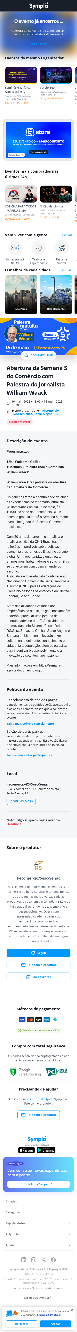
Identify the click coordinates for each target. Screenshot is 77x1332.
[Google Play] (46, 1150)
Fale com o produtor (42, 965)
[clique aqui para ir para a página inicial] (38, 6)
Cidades (11, 1201)
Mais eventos (41, 977)
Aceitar (55, 1324)
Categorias (13, 1212)
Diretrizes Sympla (36, 1298)
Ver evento (38, 44)
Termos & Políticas (49, 1315)
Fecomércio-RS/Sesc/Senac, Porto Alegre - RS (35, 412)
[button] (12, 1313)
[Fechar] (71, 1310)
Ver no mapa (23, 801)
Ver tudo (67, 234)
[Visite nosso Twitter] (43, 1259)
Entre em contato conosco (48, 1288)
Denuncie (14, 824)
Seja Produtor (15, 1223)
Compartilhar (42, 355)
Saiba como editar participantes (29, 755)
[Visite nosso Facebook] (53, 1259)
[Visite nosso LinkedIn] (23, 1259)
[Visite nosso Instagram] (33, 1259)
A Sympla (12, 1234)
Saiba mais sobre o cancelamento (30, 723)
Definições (21, 1324)
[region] (39, 1318)
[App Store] (26, 1150)
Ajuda (10, 1245)
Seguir (41, 953)
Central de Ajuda (41, 1099)
